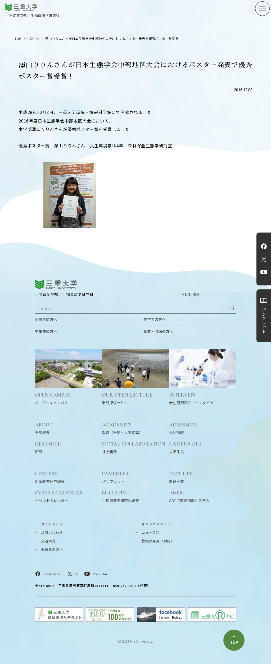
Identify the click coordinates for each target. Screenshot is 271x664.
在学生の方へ (154, 319)
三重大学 (56, 284)
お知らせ (33, 38)
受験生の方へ (46, 319)
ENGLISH (190, 294)
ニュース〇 (151, 532)
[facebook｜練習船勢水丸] (161, 620)
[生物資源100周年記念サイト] (110, 620)
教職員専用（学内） (158, 540)
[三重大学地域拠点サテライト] (59, 620)
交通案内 (48, 540)
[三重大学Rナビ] (212, 620)
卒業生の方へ (46, 331)
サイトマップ (52, 523)
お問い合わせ (52, 532)
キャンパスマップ (156, 523)
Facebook (264, 246)
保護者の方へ (52, 549)
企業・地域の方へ (158, 331)
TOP (18, 38)
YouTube (263, 272)
